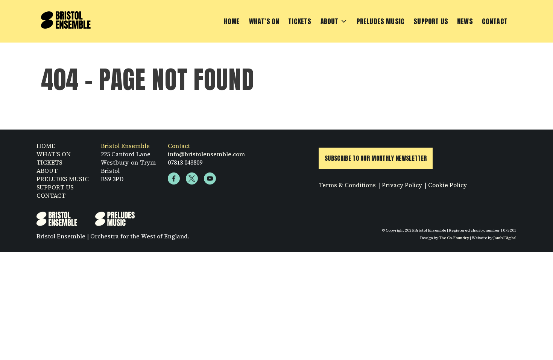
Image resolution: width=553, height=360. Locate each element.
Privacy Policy (402, 185)
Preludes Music (381, 21)
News (465, 21)
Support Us (430, 21)
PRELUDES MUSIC (62, 179)
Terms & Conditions (347, 185)
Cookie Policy (447, 185)
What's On (264, 21)
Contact (494, 21)
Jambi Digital (505, 237)
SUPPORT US (55, 187)
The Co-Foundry (454, 237)
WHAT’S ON (53, 154)
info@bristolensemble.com (206, 154)
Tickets (299, 21)
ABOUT (47, 170)
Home (232, 21)
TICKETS (49, 162)
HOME (45, 146)
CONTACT (50, 195)
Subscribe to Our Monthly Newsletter (376, 158)
